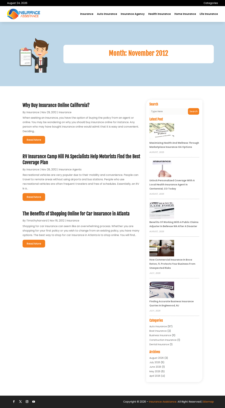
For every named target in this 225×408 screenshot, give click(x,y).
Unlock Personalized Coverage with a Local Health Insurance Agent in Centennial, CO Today (172, 184)
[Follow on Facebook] (13, 401)
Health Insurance (159, 14)
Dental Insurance (159, 344)
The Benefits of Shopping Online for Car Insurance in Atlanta (76, 214)
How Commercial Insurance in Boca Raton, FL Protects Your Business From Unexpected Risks (172, 264)
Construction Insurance (163, 340)
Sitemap (208, 402)
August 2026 (156, 358)
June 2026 (155, 366)
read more (34, 140)
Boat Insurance (158, 331)
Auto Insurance (107, 14)
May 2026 (154, 371)
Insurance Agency (133, 14)
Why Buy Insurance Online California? (56, 105)
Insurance (86, 14)
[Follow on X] (20, 401)
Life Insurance (209, 14)
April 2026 (154, 376)
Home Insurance (185, 14)
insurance (32, 112)
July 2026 (154, 362)
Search (194, 111)
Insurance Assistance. (163, 402)
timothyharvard (36, 220)
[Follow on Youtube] (33, 401)
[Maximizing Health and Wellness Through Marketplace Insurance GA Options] (161, 132)
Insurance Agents (70, 169)
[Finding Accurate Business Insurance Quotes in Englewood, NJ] (161, 290)
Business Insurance (160, 335)
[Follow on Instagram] (27, 401)
